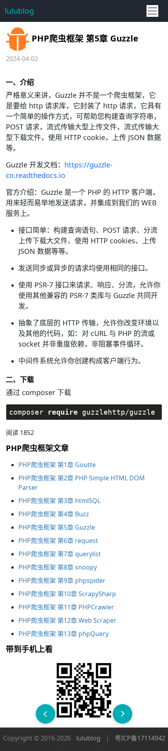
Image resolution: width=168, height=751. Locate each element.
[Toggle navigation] (152, 11)
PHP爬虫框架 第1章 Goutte (57, 464)
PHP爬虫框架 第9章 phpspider (61, 580)
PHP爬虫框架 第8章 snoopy (57, 567)
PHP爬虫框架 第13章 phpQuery (63, 633)
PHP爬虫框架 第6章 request (58, 540)
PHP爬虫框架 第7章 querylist (59, 554)
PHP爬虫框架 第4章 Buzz (53, 514)
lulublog (19, 10)
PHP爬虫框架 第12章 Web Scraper (67, 620)
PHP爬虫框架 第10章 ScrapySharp (67, 593)
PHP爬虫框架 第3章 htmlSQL (59, 500)
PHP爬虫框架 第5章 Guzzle (56, 527)
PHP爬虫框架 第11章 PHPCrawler (66, 607)
